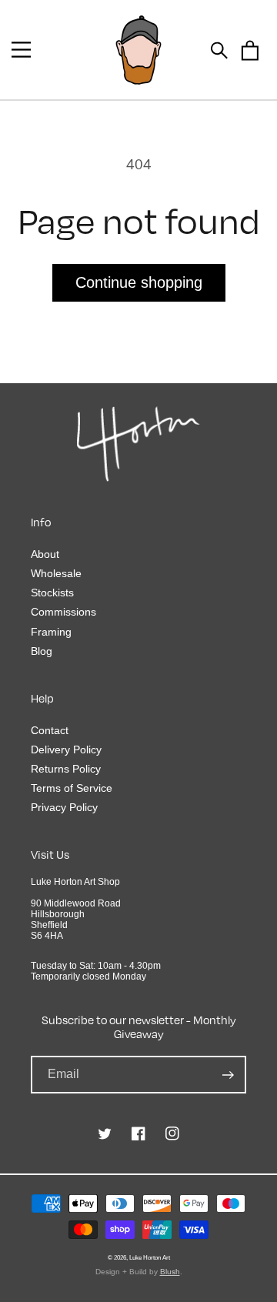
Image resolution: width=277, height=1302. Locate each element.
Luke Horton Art (149, 1257)
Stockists (52, 592)
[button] (21, 49)
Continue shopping (138, 282)
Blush (170, 1271)
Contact (49, 730)
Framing (51, 632)
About (45, 554)
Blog (41, 651)
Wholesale (56, 573)
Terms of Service (71, 788)
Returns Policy (66, 769)
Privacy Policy (64, 807)
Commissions (63, 612)
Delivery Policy (66, 749)
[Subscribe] (228, 1074)
